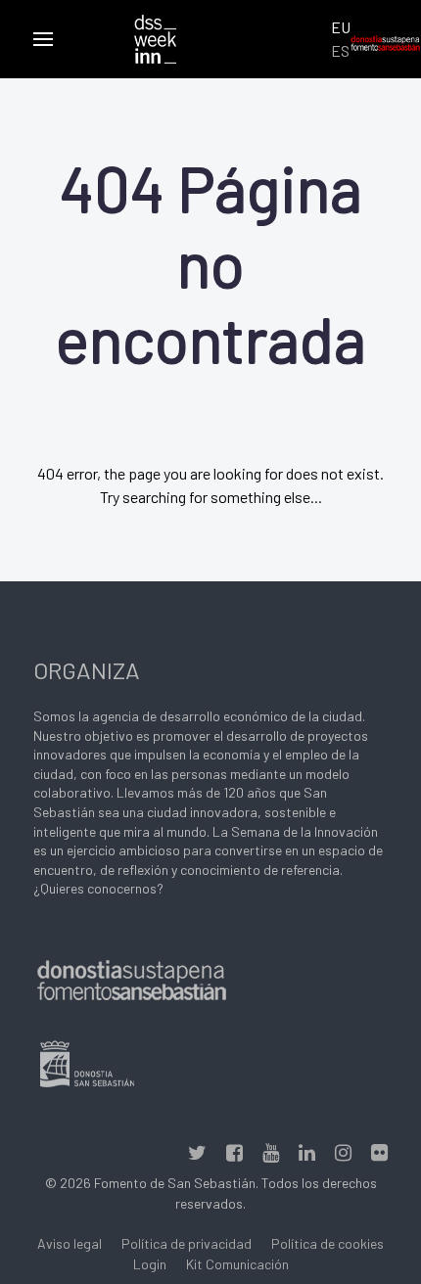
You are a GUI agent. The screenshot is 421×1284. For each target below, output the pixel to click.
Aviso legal (69, 1243)
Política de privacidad (186, 1243)
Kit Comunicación (237, 1264)
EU (341, 27)
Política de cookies (327, 1243)
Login (149, 1264)
